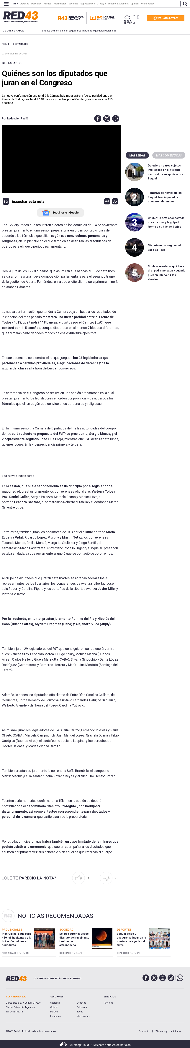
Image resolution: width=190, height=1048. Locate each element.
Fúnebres (108, 1003)
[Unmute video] (60, 159)
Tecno (80, 1011)
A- (115, 201)
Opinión (54, 1007)
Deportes (81, 1003)
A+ (107, 201)
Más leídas (137, 155)
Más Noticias (83, 1016)
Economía (55, 1016)
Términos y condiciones (168, 1031)
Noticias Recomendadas (55, 915)
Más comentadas (169, 155)
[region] (155, 66)
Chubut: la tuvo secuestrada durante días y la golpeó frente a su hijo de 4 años (166, 222)
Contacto (144, 1031)
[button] (96, 118)
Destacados (12, 63)
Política (54, 1011)
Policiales (82, 1007)
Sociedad (55, 1003)
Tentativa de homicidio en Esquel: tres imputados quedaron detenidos (77, 30)
